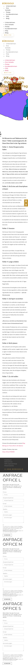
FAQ (7, 16)
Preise (8, 12)
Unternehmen (11, 6)
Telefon (5, 509)
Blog (7, 18)
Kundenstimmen (12, 14)
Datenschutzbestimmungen (10, 530)
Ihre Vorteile (9, 24)
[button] (8, 20)
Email (4, 503)
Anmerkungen (7, 515)
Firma (4, 492)
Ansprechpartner (8, 497)
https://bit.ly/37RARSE (8, 451)
